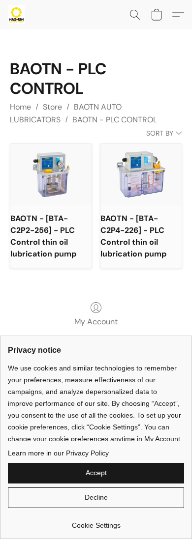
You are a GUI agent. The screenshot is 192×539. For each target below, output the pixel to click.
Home (20, 107)
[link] (96, 521)
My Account (96, 321)
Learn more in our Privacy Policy (58, 453)
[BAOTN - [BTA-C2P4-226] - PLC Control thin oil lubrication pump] (141, 174)
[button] (16, 14)
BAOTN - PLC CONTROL (114, 119)
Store (52, 107)
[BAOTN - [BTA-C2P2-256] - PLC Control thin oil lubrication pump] (51, 174)
